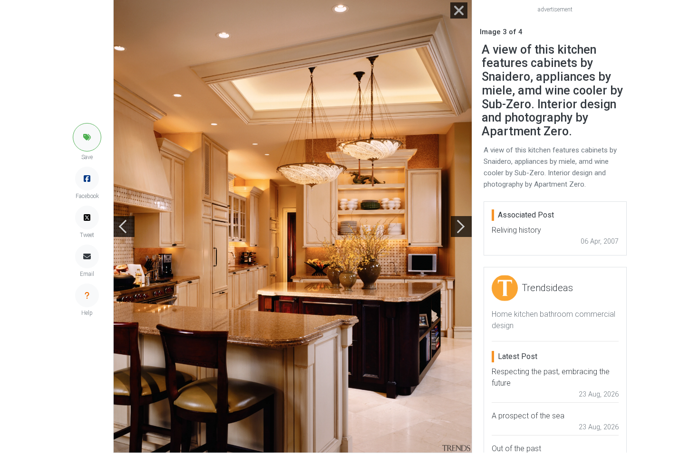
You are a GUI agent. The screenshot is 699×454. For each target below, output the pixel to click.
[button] (87, 137)
